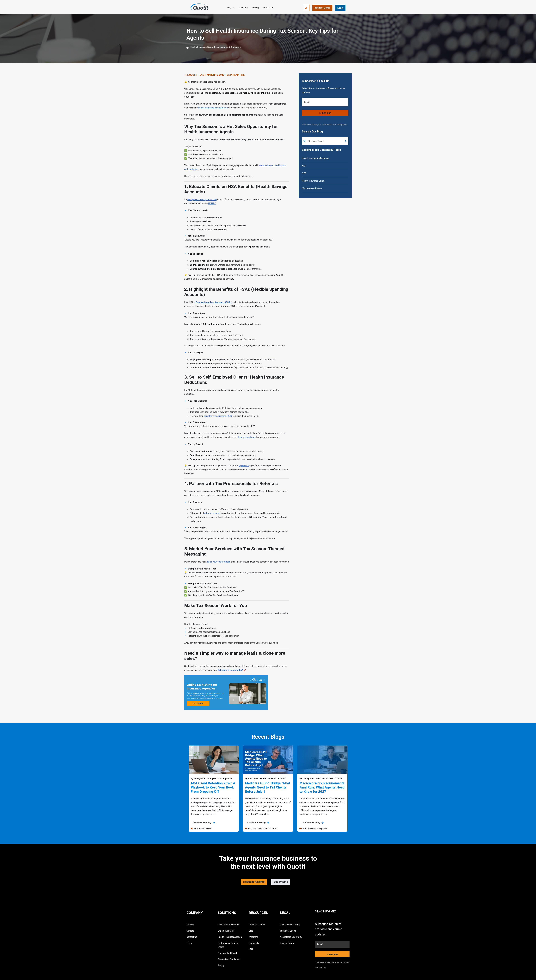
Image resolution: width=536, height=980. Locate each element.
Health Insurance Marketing (315, 158)
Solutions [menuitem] (227, 913)
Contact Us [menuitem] (191, 937)
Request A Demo (254, 881)
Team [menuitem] (189, 943)
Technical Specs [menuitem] (288, 930)
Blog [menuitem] (251, 930)
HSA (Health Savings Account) (202, 199)
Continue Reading (202, 822)
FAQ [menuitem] (251, 949)
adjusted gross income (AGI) (218, 416)
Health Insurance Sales (201, 47)
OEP (304, 173)
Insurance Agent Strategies (227, 47)
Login (340, 8)
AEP (304, 166)
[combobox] (325, 141)
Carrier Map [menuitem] (254, 943)
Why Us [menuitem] (190, 924)
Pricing (255, 7)
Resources (268, 7)
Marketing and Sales (312, 188)
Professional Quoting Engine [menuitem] (228, 945)
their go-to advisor (247, 437)
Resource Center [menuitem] (257, 924)
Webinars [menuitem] (253, 937)
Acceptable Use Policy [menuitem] (291, 937)
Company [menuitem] (194, 913)
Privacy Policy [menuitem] (287, 943)
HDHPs (212, 203)
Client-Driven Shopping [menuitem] (229, 924)
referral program (212, 513)
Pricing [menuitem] (221, 965)
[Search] (345, 141)
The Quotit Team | (194, 75)
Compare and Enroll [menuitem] (227, 953)
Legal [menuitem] (285, 913)
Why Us (230, 7)
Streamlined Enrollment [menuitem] (229, 959)
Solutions (243, 7)
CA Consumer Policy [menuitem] (290, 924)
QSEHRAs (244, 465)
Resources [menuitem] (258, 913)
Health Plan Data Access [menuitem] (230, 937)
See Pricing (280, 881)
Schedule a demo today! (230, 670)
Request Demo (322, 7)
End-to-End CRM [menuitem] (226, 930)
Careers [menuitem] (190, 930)
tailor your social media (218, 561)
